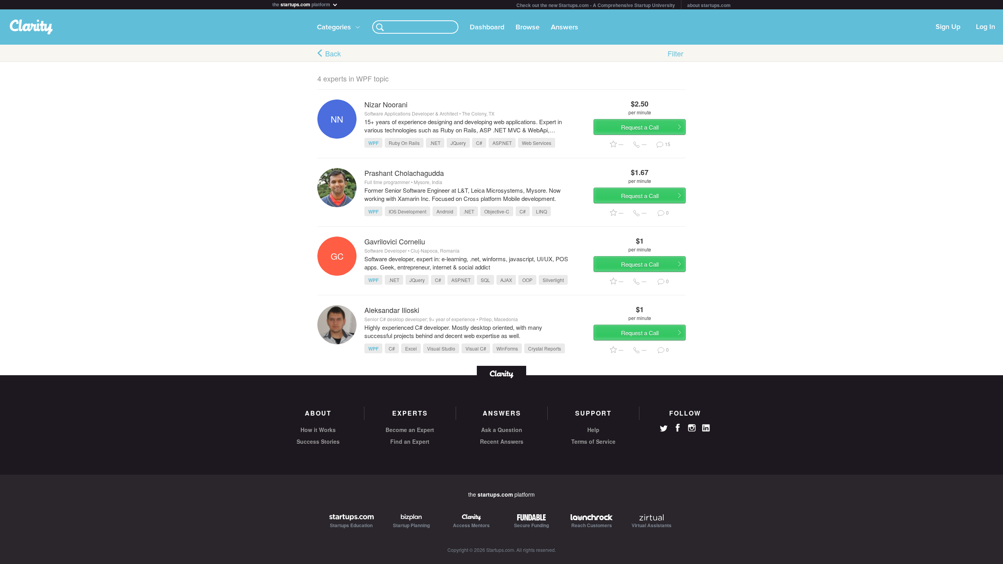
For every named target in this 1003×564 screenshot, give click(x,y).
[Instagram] (692, 428)
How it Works (318, 430)
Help (593, 430)
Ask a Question (501, 430)
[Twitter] (664, 429)
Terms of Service (593, 441)
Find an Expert (409, 441)
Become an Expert (410, 430)
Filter (675, 53)
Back (333, 53)
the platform (301, 4)
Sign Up (948, 27)
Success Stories (318, 441)
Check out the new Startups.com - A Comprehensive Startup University (595, 5)
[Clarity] (501, 373)
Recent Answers (501, 441)
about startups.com (709, 5)
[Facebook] (678, 428)
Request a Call (640, 127)
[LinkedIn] (706, 428)
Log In (985, 27)
